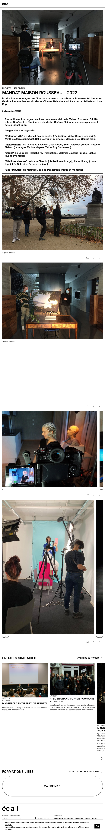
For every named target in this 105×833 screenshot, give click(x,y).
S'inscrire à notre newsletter (11, 816)
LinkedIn (79, 819)
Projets (6, 88)
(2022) (18, 111)
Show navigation (101, 4)
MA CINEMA (19, 88)
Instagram (58, 819)
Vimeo (87, 819)
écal (10, 808)
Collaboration (8, 111)
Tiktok (95, 819)
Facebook (69, 819)
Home (6, 4)
